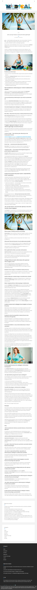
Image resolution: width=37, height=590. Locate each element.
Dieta (5, 530)
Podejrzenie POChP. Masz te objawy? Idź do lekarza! (13, 514)
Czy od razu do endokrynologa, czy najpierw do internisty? (14, 510)
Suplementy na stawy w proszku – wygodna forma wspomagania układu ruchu (18, 515)
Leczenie (5, 533)
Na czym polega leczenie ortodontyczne (11, 518)
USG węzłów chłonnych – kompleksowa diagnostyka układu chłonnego (16, 511)
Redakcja (21, 37)
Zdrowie (5, 538)
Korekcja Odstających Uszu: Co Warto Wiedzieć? (12, 513)
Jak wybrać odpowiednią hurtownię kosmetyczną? (13, 509)
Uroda (18, 32)
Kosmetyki (6, 531)
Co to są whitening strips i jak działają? (11, 519)
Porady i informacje (7, 535)
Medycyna (6, 534)
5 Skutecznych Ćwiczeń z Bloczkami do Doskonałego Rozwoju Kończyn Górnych (18, 517)
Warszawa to (18, 136)
